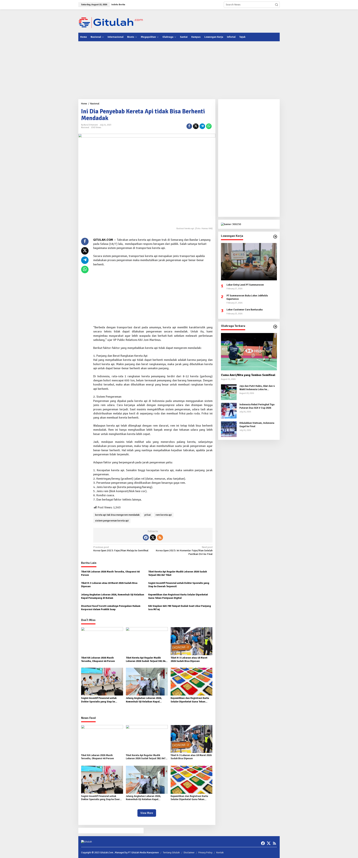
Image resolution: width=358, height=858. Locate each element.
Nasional (85, 127)
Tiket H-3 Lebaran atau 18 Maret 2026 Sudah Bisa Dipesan (109, 585)
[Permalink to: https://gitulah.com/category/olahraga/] (275, 326)
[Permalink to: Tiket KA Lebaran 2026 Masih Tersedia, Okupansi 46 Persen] (102, 641)
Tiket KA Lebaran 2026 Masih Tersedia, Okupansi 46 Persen (110, 573)
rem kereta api (164, 514)
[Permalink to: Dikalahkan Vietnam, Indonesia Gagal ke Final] (229, 428)
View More (146, 813)
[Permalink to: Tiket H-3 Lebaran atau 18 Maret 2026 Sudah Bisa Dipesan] (192, 641)
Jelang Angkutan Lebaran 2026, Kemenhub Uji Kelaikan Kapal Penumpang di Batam (112, 596)
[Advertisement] (212, 20)
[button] (276, 4)
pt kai (148, 514)
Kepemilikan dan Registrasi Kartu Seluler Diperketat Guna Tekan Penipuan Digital (178, 596)
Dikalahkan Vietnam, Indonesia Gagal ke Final (256, 425)
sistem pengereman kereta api (112, 520)
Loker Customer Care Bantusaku (245, 309)
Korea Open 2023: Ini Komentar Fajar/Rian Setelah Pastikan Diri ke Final (184, 550)
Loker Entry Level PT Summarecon (245, 284)
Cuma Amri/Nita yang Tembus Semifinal (248, 375)
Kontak (220, 852)
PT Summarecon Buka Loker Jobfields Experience (247, 297)
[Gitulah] (111, 22)
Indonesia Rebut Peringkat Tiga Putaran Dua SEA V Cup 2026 (256, 406)
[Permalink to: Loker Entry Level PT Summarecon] (249, 261)
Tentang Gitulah (171, 852)
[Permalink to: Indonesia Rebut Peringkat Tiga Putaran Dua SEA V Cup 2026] (229, 410)
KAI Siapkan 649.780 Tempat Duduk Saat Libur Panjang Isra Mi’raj (179, 608)
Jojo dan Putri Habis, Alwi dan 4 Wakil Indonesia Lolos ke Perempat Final (257, 388)
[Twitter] (153, 537)
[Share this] (189, 126)
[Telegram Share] (202, 126)
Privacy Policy (205, 852)
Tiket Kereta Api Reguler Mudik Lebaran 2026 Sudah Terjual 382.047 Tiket (177, 573)
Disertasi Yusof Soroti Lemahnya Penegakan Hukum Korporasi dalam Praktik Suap (110, 608)
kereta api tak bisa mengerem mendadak (117, 514)
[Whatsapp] (209, 126)
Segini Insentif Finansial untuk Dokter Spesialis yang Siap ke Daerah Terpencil (178, 585)
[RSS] (160, 537)
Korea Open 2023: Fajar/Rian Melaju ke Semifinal (120, 549)
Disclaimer (189, 852)
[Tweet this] (196, 126)
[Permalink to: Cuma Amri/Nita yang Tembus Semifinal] (249, 351)
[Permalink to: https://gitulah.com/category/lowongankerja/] (275, 236)
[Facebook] (146, 537)
